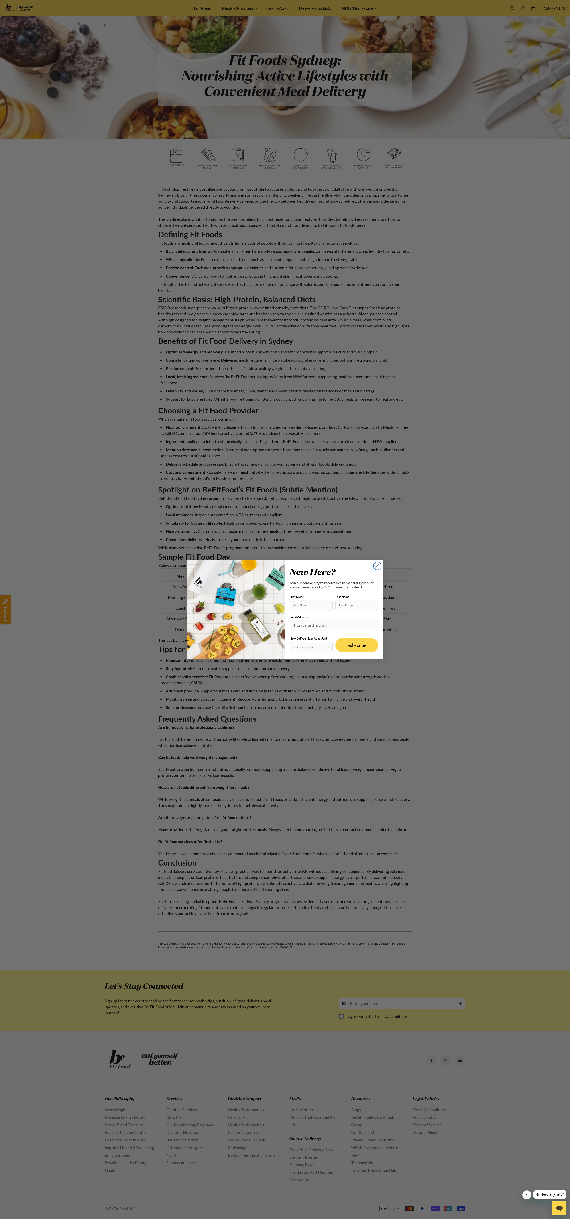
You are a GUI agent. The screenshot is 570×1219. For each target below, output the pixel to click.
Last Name (342, 597)
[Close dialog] (377, 566)
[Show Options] (328, 647)
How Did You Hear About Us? (308, 638)
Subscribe (356, 645)
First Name (297, 597)
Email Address (299, 617)
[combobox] (309, 647)
